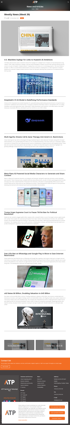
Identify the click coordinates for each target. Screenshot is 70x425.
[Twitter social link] (12, 401)
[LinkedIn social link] (9, 401)
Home (33, 9)
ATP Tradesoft (24, 395)
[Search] (68, 2)
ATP (8, 18)
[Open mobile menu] (1, 2)
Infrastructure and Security (27, 383)
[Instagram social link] (7, 401)
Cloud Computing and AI (26, 379)
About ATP (39, 379)
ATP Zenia (23, 393)
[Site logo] (35, 2)
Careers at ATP (40, 383)
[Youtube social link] (15, 401)
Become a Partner (41, 381)
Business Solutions (25, 381)
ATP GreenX (23, 399)
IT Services (23, 387)
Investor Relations (41, 385)
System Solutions (24, 385)
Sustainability (40, 387)
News (37, 9)
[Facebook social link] (4, 401)
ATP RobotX (23, 401)
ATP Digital (23, 397)
